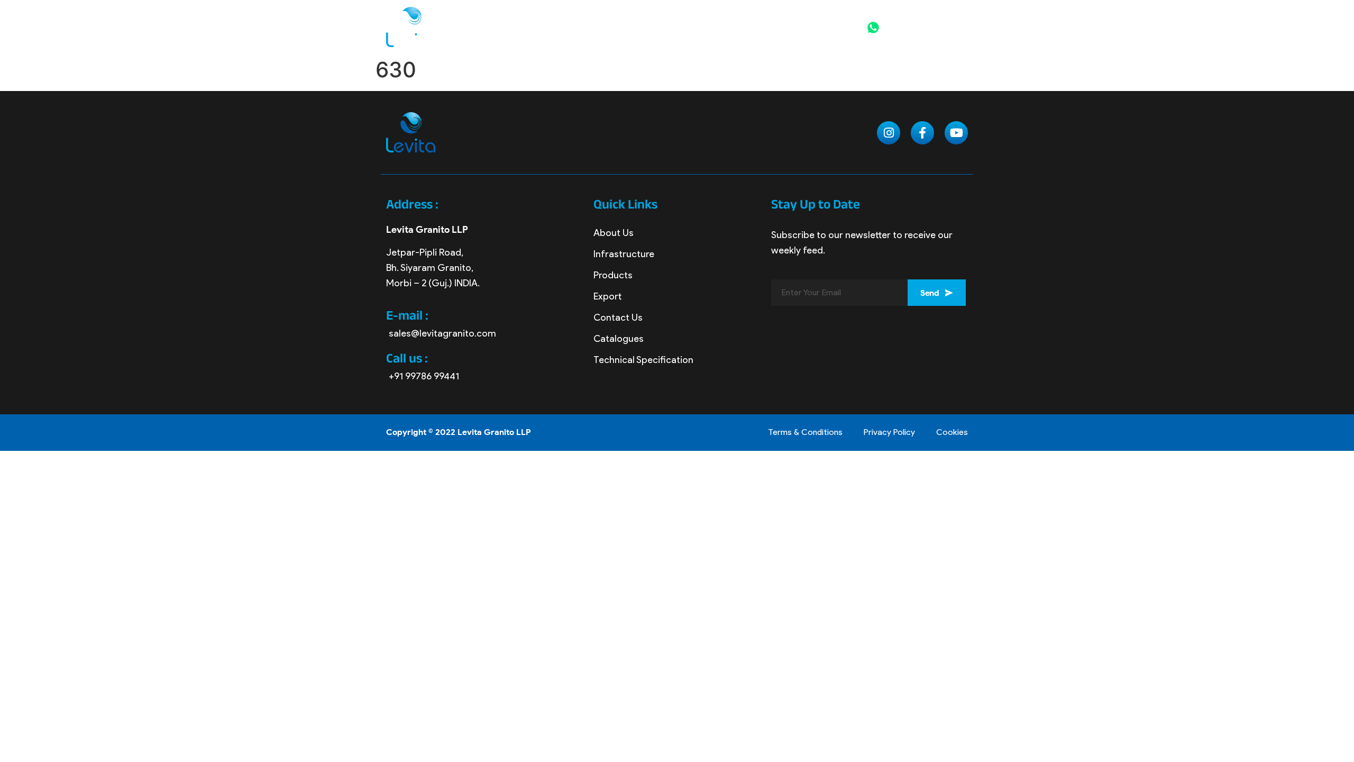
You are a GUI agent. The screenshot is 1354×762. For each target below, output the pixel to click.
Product (671, 18)
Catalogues (618, 338)
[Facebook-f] (922, 132)
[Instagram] (888, 132)
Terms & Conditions (805, 432)
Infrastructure (623, 254)
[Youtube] (956, 132)
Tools (782, 18)
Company (602, 18)
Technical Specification (643, 360)
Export (734, 18)
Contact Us (679, 37)
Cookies (952, 432)
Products (613, 275)
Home (548, 18)
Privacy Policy (889, 432)
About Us (613, 233)
